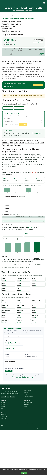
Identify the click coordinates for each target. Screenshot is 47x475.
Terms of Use (4, 416)
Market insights (27, 390)
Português (21, 423)
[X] (5, 397)
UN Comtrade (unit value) (12, 349)
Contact (3, 406)
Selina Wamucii (6, 388)
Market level (26, 354)
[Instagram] (11, 397)
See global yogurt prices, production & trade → (18, 18)
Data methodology (28, 402)
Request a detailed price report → (23, 377)
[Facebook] (8, 397)
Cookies (44, 428)
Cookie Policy (4, 418)
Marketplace (26, 392)
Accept (24, 473)
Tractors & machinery (28, 396)
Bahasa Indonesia (35, 423)
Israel (30, 10)
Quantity (6, 363)
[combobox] (23, 336)
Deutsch (16, 423)
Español (26, 423)
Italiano (30, 423)
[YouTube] (13, 397)
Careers (3, 404)
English (8, 423)
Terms (40, 428)
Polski (2, 425)
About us (3, 402)
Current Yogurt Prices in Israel (12, 21)
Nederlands (42, 423)
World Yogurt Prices (20, 10)
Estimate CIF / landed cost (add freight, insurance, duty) (15, 368)
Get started (26, 404)
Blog (2, 408)
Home (14, 10)
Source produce (27, 394)
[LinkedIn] (2, 397)
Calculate (8, 370)
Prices (27, 10)
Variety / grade (7, 354)
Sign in (25, 406)
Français (12, 423)
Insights (2, 15)
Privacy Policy (4, 414)
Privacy (36, 428)
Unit (24, 363)
